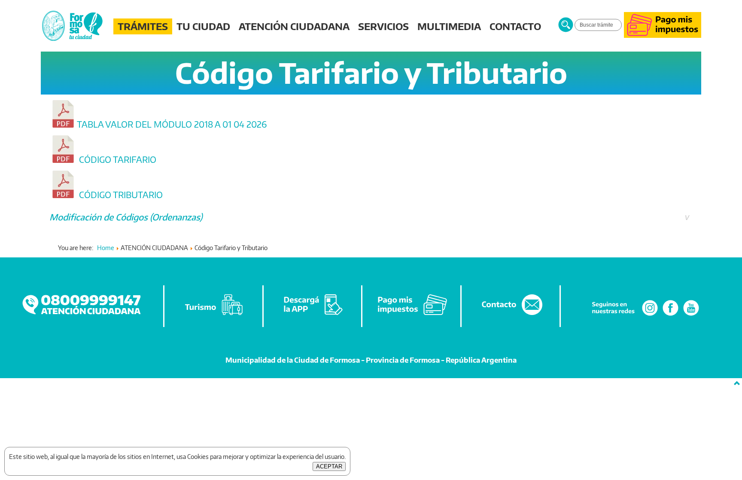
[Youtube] (691, 315)
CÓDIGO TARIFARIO (116, 159)
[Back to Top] (737, 383)
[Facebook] (670, 315)
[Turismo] (213, 315)
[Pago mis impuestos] (662, 35)
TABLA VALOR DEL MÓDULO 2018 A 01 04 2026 (172, 124)
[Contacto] (510, 315)
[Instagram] (650, 315)
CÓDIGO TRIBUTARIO (120, 194)
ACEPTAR (329, 466)
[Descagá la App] (313, 315)
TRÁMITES (143, 26)
